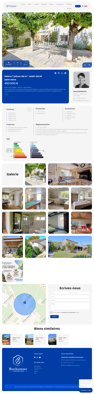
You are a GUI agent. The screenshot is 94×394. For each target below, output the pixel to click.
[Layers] (43, 286)
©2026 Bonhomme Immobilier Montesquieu (24, 386)
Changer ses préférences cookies (62, 386)
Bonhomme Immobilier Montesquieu (72, 357)
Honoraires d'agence (48, 386)
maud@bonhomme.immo (82, 100)
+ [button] (4, 286)
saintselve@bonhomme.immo (71, 365)
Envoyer (54, 316)
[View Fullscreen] (4, 291)
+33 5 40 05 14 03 (68, 362)
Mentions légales (39, 386)
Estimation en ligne (86, 390)
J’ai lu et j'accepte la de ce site (66, 312)
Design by (75, 386)
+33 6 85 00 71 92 (80, 98)
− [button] (4, 288)
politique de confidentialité (68, 312)
